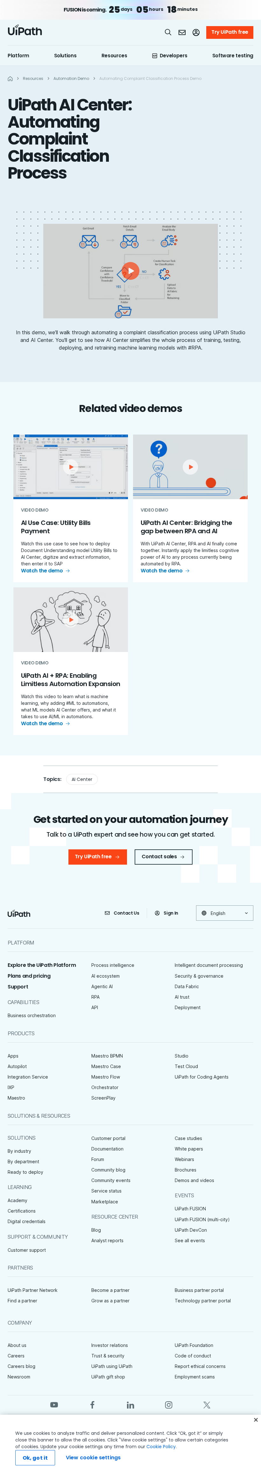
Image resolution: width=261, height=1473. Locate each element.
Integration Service (28, 1077)
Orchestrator (104, 1087)
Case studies (188, 1138)
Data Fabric (187, 986)
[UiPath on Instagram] (169, 1404)
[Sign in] (196, 32)
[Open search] (168, 32)
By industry (19, 1151)
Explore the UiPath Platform (42, 965)
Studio (181, 1056)
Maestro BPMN (107, 1056)
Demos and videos (194, 1180)
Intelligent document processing (209, 965)
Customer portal (108, 1138)
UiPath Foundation (194, 1345)
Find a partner (22, 1300)
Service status (106, 1190)
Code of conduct (193, 1355)
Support (18, 986)
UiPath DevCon (191, 1230)
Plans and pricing (29, 976)
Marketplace (104, 1201)
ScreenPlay (103, 1098)
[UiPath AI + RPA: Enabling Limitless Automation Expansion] (70, 661)
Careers (16, 1355)
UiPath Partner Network (33, 1290)
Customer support (27, 1250)
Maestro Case (106, 1066)
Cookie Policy (161, 1446)
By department (23, 1161)
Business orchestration (32, 1015)
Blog (96, 1230)
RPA (95, 997)
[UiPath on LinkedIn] (130, 1404)
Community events (110, 1180)
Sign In (171, 913)
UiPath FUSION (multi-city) (202, 1219)
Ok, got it (35, 1458)
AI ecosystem (105, 976)
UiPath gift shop (108, 1376)
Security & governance (199, 976)
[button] (130, 271)
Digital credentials (27, 1221)
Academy (17, 1200)
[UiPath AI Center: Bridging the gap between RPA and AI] (190, 508)
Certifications (22, 1211)
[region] (130, 1444)
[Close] (256, 1420)
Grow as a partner (110, 1300)
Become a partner (110, 1290)
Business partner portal (199, 1290)
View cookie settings (93, 1457)
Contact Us (126, 913)
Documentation (107, 1148)
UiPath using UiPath (111, 1366)
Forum (97, 1159)
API (94, 1007)
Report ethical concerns (200, 1366)
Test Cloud (186, 1066)
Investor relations (109, 1345)
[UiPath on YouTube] (54, 1404)
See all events (190, 1240)
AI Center (82, 779)
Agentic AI (102, 986)
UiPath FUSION (190, 1208)
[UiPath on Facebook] (92, 1404)
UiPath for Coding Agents (202, 1077)
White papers (189, 1148)
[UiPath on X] (207, 1404)
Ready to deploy (25, 1172)
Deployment (188, 1007)
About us (17, 1345)
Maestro (16, 1098)
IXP (11, 1087)
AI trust (182, 997)
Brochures (185, 1169)
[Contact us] (182, 32)
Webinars (184, 1159)
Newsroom (19, 1376)
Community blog (108, 1169)
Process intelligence (112, 965)
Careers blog (21, 1366)
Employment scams (195, 1376)
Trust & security (107, 1355)
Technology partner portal (203, 1300)
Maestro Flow (105, 1077)
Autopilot (17, 1066)
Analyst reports (107, 1240)
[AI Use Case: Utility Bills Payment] (70, 508)
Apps (13, 1056)
